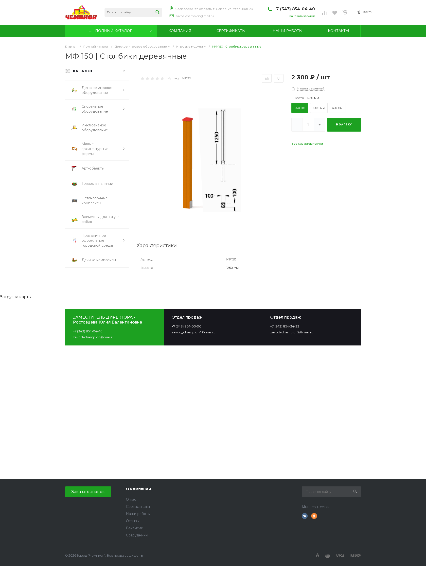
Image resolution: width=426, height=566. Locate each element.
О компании (138, 488)
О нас (131, 499)
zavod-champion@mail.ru (195, 16)
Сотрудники (137, 535)
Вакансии (134, 528)
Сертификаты (138, 506)
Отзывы (132, 521)
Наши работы (138, 514)
